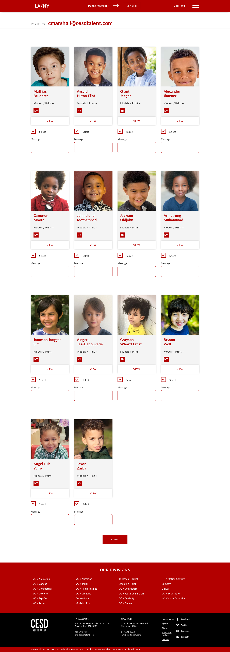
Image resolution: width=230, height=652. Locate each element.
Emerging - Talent (128, 583)
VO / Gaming (40, 583)
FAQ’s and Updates (167, 634)
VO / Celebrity (40, 593)
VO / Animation (41, 579)
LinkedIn (185, 637)
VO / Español (40, 598)
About (165, 628)
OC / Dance (125, 603)
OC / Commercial (128, 588)
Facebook (185, 619)
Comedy (166, 583)
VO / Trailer (82, 583)
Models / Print (83, 603)
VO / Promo (39, 603)
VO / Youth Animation (174, 598)
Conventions (82, 598)
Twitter (184, 625)
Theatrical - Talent (128, 579)
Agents (165, 623)
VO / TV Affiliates (171, 593)
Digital (165, 588)
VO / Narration (84, 579)
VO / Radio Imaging (86, 588)
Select (42, 131)
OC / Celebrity (126, 598)
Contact (180, 5)
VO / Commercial (42, 588)
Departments (168, 619)
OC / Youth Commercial (131, 593)
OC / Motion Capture (173, 579)
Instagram (185, 631)
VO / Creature (83, 593)
